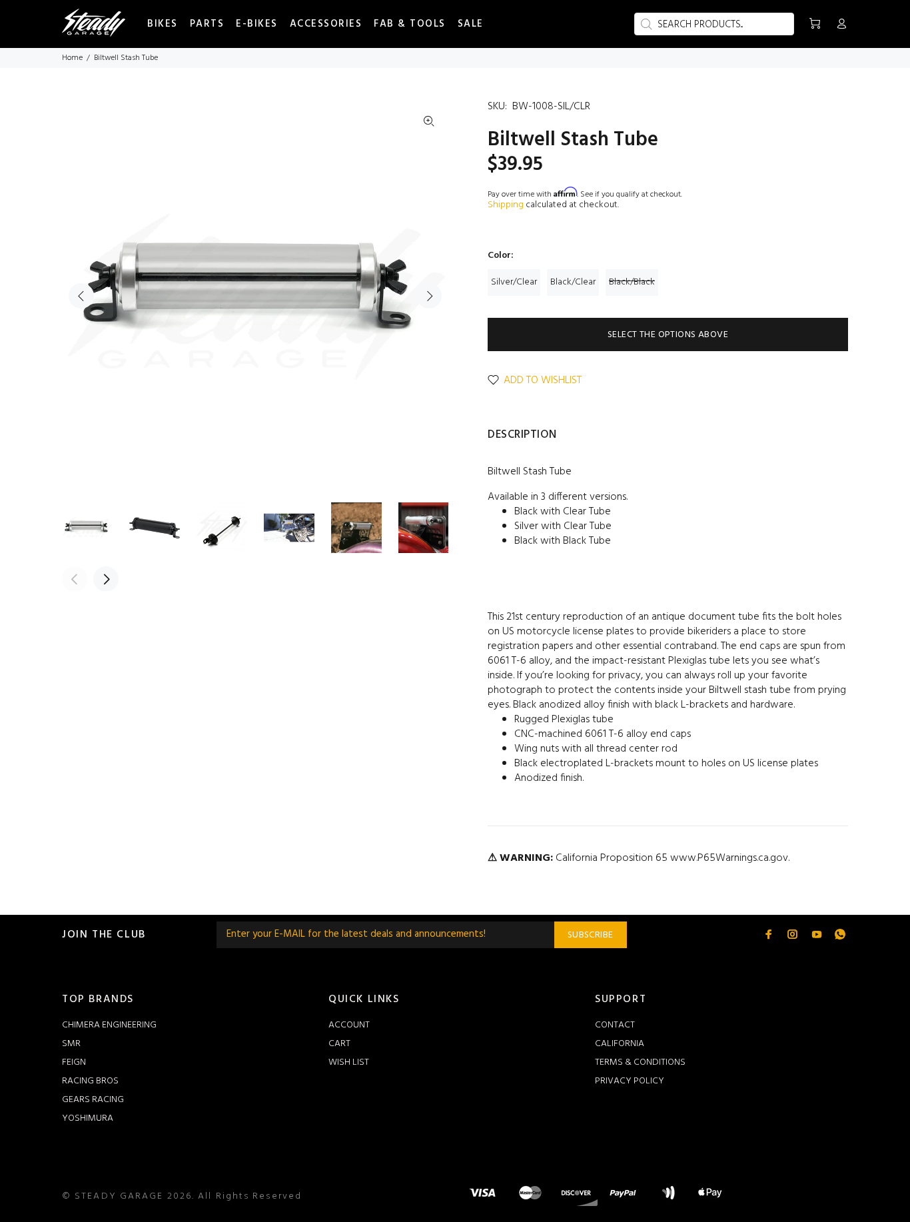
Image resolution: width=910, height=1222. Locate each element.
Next (429, 295)
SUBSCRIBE (591, 935)
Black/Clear (573, 282)
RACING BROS (90, 1081)
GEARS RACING (93, 1099)
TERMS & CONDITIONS (640, 1062)
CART (339, 1043)
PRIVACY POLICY (629, 1081)
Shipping (506, 205)
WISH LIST (348, 1062)
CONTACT (615, 1025)
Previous (81, 295)
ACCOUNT (349, 1025)
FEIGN (74, 1062)
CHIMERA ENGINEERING (109, 1025)
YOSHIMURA (87, 1118)
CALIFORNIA (619, 1043)
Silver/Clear (514, 282)
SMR (71, 1043)
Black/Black (632, 282)
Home (72, 58)
